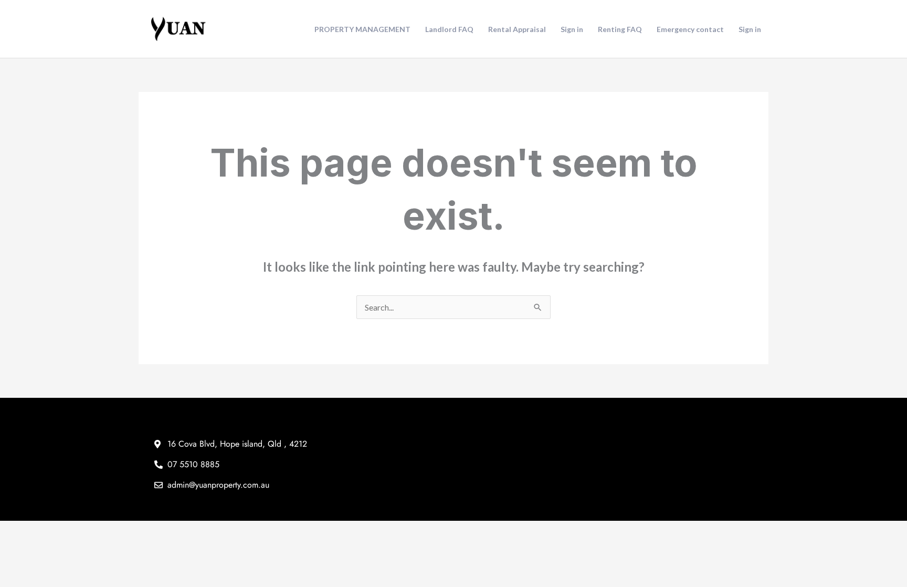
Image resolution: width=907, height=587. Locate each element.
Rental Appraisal (517, 29)
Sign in (572, 29)
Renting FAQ (620, 29)
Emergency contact (690, 29)
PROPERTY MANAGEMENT (362, 29)
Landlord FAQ (449, 29)
